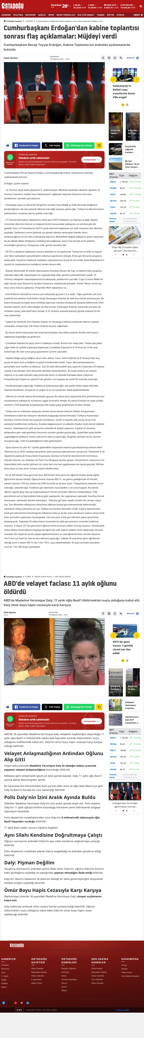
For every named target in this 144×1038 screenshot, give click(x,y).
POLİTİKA (18, 15)
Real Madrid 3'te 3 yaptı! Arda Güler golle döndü (125, 805)
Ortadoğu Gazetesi (14, 21)
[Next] (136, 79)
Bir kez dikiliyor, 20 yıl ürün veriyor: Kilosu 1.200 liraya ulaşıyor (132, 164)
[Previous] (113, 79)
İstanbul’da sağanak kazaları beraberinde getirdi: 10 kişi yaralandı (132, 149)
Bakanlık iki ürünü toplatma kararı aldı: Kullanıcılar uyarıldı (125, 249)
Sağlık (3, 980)
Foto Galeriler (97, 979)
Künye (124, 965)
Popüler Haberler (68, 968)
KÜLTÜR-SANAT (86, 15)
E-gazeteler (36, 979)
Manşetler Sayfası (39, 972)
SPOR (51, 15)
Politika (4, 983)
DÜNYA (120, 15)
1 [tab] (122, 105)
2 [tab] (127, 105)
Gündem (5, 965)
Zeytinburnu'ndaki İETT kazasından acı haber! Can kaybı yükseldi (132, 720)
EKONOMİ (30, 15)
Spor (3, 972)
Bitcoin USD (127, 5)
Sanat (63, 976)
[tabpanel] (125, 84)
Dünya (64, 983)
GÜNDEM (6, 15)
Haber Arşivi (36, 983)
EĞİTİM (110, 15)
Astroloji (65, 972)
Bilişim (64, 990)
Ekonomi (5, 969)
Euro (92, 5)
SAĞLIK (42, 15)
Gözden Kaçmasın (69, 979)
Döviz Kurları (96, 968)
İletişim (124, 969)
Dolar (77, 5)
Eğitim (4, 987)
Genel (64, 987)
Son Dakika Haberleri (130, 976)
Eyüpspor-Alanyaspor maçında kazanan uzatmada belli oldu (132, 705)
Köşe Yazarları (37, 968)
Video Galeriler (37, 976)
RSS (20, 1010)
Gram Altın (111, 5)
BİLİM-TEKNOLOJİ (66, 15)
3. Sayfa (4, 976)
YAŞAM (100, 15)
